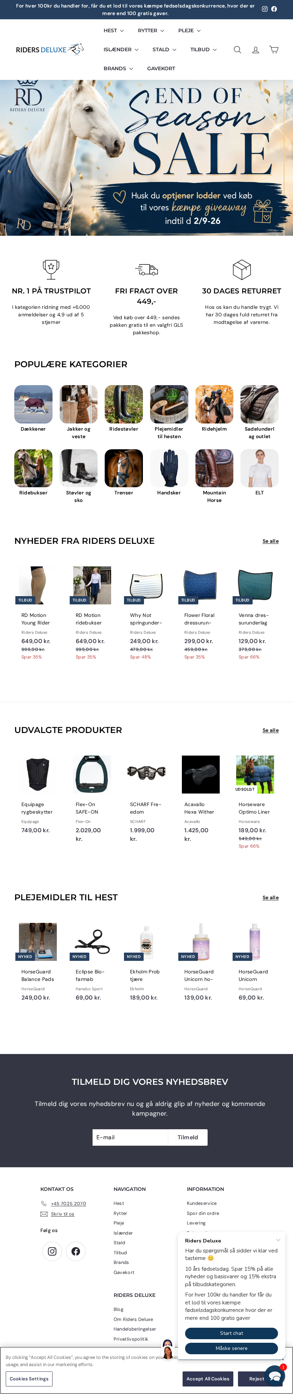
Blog (118, 1309)
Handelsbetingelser (135, 1329)
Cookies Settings (29, 1379)
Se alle (271, 541)
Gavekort (161, 68)
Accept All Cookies (208, 1379)
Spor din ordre (203, 1213)
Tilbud (200, 49)
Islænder (118, 49)
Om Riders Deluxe (133, 1319)
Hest (111, 30)
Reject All (260, 1379)
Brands (116, 68)
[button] (274, 1375)
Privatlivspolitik (131, 1339)
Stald (162, 49)
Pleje (186, 30)
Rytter (148, 30)
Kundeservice (202, 1203)
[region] (146, 1370)
